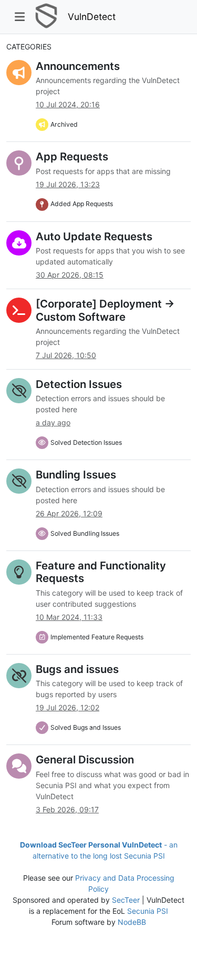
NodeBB (132, 921)
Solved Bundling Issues (84, 533)
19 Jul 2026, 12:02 (67, 707)
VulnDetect (92, 16)
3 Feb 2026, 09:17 (67, 809)
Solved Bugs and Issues (85, 727)
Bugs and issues (77, 669)
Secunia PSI (147, 910)
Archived (64, 124)
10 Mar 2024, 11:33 (69, 617)
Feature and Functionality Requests (101, 572)
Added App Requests (81, 204)
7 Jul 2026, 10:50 (66, 355)
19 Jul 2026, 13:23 (68, 184)
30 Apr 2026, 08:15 (69, 274)
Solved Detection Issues (86, 442)
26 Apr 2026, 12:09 (69, 513)
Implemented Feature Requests (96, 637)
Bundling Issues (76, 474)
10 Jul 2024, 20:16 (68, 104)
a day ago (53, 422)
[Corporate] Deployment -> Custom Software (105, 310)
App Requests (72, 156)
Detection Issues (79, 384)
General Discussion (85, 759)
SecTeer (126, 899)
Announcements (78, 66)
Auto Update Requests (94, 236)
